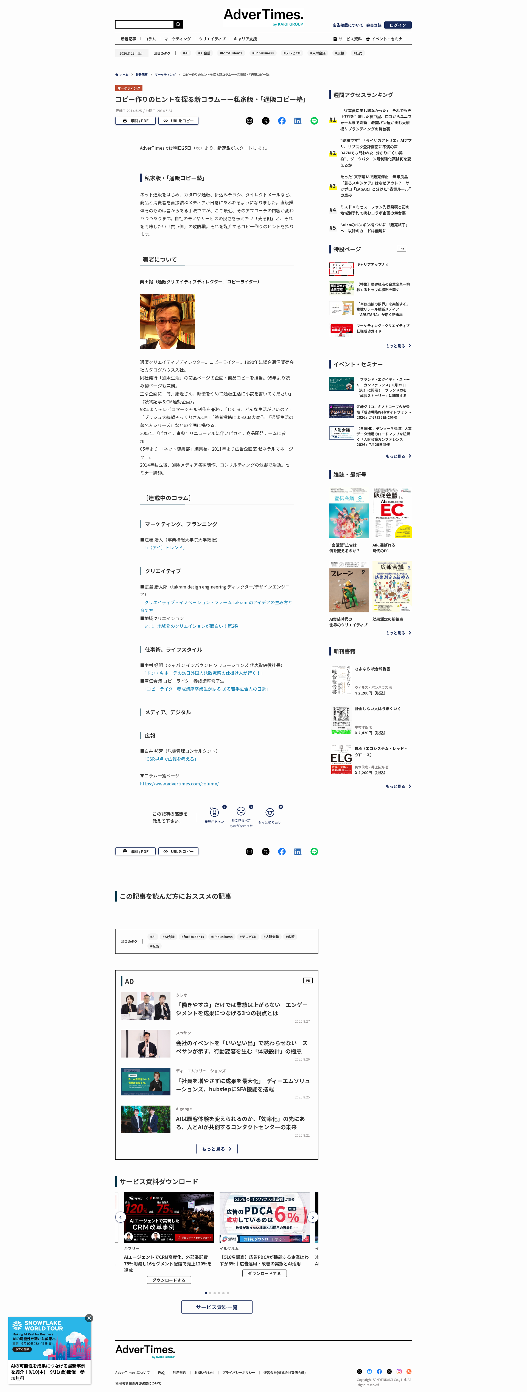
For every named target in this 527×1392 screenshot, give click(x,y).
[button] (249, 121)
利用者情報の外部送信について (138, 1383)
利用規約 (179, 1372)
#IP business (263, 53)
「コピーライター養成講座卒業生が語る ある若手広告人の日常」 (207, 688)
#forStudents (231, 53)
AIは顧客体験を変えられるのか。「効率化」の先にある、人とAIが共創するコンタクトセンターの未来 (240, 1123)
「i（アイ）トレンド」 (165, 547)
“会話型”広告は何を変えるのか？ (344, 547)
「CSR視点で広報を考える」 (171, 758)
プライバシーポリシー (238, 1372)
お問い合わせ (204, 1372)
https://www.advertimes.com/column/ (179, 783)
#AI (186, 53)
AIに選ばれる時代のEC (383, 547)
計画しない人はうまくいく (378, 708)
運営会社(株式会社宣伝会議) (285, 1372)
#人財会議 (318, 53)
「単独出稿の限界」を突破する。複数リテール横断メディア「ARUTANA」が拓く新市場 (383, 309)
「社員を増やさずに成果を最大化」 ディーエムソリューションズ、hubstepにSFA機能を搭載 (243, 1085)
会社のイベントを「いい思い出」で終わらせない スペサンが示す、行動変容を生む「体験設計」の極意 (242, 1047)
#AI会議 (204, 53)
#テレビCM (292, 53)
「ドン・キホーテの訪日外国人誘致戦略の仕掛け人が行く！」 (204, 673)
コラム (150, 38)
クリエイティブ (212, 38)
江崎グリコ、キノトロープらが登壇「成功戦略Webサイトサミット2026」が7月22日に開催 (384, 412)
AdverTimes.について (132, 1372)
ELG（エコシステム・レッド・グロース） (381, 751)
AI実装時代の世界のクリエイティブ (348, 621)
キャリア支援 (245, 38)
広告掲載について (348, 25)
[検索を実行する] (178, 24)
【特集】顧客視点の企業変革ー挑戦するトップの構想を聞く (383, 286)
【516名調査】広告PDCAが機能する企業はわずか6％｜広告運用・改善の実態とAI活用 (264, 1260)
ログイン (398, 25)
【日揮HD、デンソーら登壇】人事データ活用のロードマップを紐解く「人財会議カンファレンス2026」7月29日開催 (384, 436)
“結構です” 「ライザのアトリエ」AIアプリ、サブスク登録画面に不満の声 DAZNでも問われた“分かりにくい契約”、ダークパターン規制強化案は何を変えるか (376, 153)
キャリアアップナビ (373, 264)
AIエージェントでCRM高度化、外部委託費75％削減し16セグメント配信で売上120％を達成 (168, 1263)
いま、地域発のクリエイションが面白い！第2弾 (191, 626)
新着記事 (128, 38)
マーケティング (177, 38)
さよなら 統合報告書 (372, 668)
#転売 (358, 53)
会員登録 (374, 25)
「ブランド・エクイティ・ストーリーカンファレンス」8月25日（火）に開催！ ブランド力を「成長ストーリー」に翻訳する (383, 387)
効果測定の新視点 (387, 619)
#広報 (339, 53)
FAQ (161, 1372)
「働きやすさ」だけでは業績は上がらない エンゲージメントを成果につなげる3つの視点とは (242, 1009)
